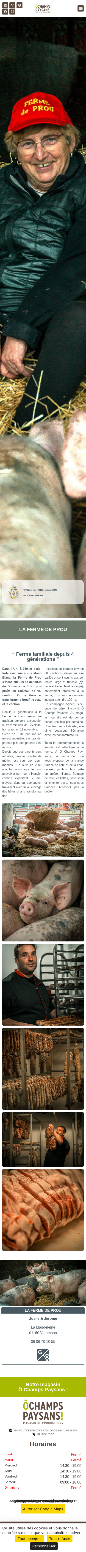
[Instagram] (12, 12)
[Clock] (19, 5)
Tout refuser (59, 1538)
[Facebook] (5, 12)
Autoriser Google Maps (43, 1509)
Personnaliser (43, 1546)
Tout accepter (30, 1538)
